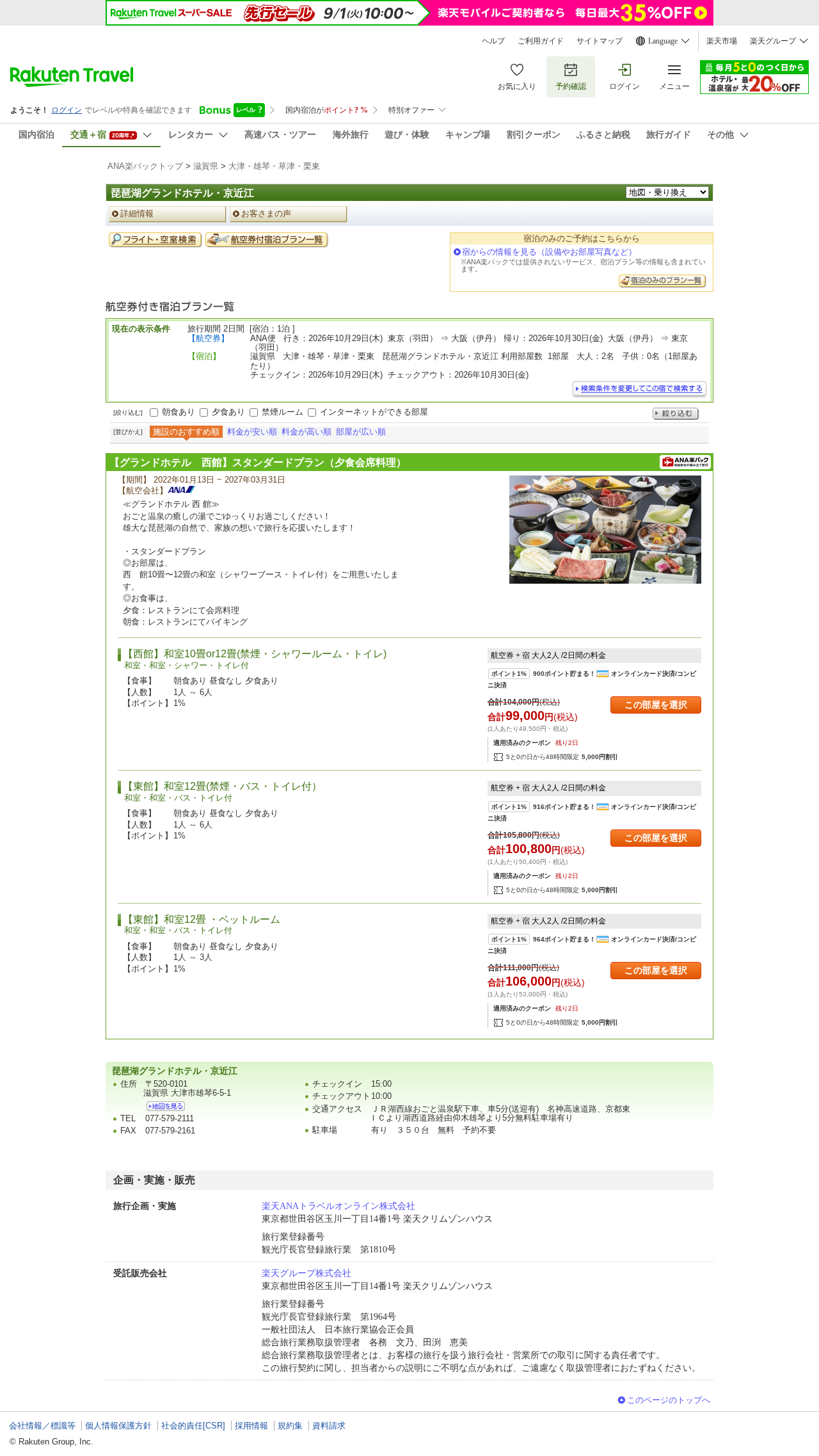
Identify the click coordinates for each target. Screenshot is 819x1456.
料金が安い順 (252, 431)
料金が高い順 (306, 431)
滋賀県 (205, 166)
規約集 (290, 1425)
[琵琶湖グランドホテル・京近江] (166, 1106)
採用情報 (251, 1425)
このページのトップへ (668, 1400)
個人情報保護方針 (118, 1425)
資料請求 (329, 1425)
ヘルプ (493, 40)
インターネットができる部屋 (374, 412)
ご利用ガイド (541, 40)
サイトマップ (599, 40)
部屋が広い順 (361, 431)
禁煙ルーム (282, 412)
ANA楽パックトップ (145, 166)
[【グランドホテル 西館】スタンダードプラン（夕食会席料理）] (605, 530)
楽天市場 (721, 40)
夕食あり (228, 412)
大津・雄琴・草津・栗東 (274, 166)
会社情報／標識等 (42, 1425)
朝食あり (178, 412)
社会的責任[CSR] (193, 1425)
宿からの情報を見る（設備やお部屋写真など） (549, 252)
